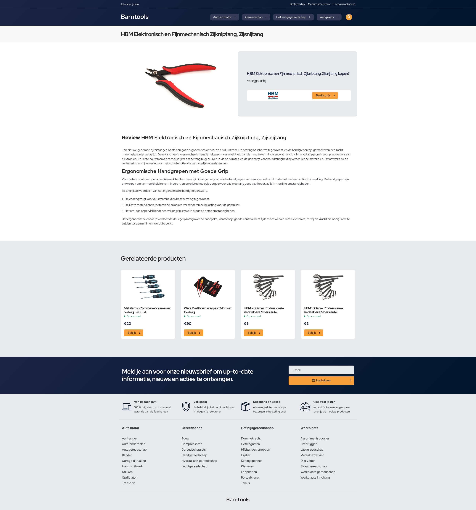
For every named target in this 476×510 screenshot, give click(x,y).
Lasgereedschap (312, 449)
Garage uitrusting (134, 461)
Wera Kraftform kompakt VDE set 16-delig (207, 310)
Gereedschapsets (193, 449)
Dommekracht (251, 438)
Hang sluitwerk (132, 466)
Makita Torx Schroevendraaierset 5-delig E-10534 (147, 310)
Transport (128, 483)
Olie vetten (307, 461)
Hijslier (245, 455)
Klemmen (247, 466)
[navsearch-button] (349, 17)
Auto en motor (222, 17)
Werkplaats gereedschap (317, 472)
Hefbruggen (308, 444)
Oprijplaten (129, 477)
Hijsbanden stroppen (255, 449)
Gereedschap (254, 17)
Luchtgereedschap (194, 466)
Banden (127, 455)
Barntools (135, 16)
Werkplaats (327, 17)
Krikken (127, 472)
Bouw (185, 438)
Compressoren (191, 444)
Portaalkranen (250, 477)
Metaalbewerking (312, 455)
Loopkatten (249, 472)
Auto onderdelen (133, 444)
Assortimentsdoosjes (314, 438)
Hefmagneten (250, 444)
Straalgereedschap (313, 466)
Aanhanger (129, 438)
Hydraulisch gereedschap (199, 461)
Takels (245, 483)
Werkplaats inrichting (315, 477)
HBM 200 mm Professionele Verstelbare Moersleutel (264, 310)
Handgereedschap (194, 455)
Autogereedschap (134, 449)
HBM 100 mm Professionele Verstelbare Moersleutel (323, 310)
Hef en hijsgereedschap (291, 17)
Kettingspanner (251, 461)
